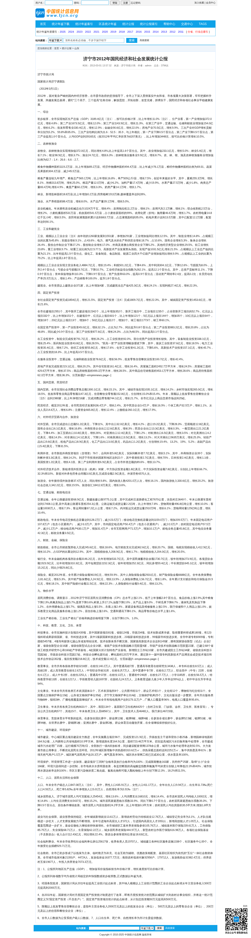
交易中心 (187, 23)
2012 (172, 31)
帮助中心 (169, 23)
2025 (63, 31)
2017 (130, 31)
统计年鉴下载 (60, 23)
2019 (113, 31)
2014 (156, 31)
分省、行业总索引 (198, 31)
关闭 (245, 906)
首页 (43, 23)
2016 (139, 31)
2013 (164, 31)
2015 (147, 31)
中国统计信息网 (133, 934)
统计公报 (128, 23)
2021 (96, 31)
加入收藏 (199, 2)
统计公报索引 (149, 23)
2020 (105, 31)
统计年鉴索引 (84, 23)
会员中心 (211, 2)
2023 (80, 31)
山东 (76, 48)
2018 (122, 31)
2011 (181, 31)
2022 (88, 31)
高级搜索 (144, 40)
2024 (71, 31)
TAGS (203, 23)
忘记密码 (135, 2)
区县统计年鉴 (107, 23)
